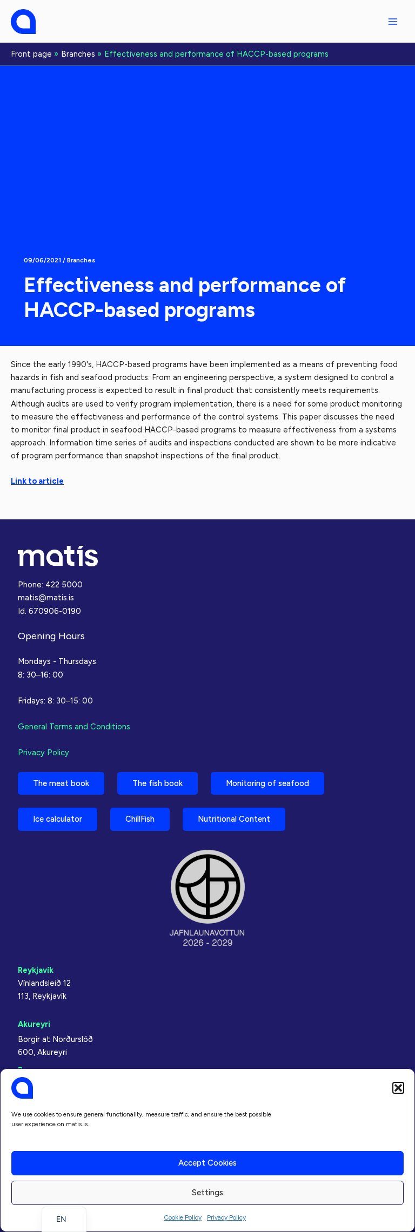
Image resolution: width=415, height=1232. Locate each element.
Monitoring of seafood (267, 783)
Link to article (37, 481)
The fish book (157, 783)
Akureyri (34, 1024)
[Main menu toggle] (392, 21)
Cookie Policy (183, 1217)
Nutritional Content (234, 819)
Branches (81, 260)
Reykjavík (35, 970)
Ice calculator (57, 819)
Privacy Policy (226, 1217)
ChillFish (140, 819)
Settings (207, 1192)
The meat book (61, 783)
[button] (398, 1087)
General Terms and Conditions (74, 727)
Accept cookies (207, 1163)
